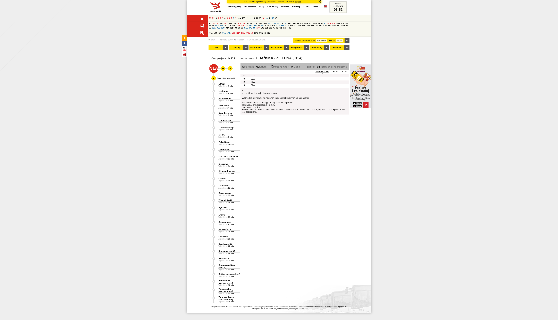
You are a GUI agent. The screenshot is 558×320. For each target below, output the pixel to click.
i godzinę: (332, 40)
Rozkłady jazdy (225, 40)
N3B (228, 33)
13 (254, 18)
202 (270, 28)
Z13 (221, 23)
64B (333, 23)
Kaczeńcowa (225, 193)
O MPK (307, 7)
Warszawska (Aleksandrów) (226, 290)
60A (301, 23)
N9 (268, 33)
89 (347, 26)
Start (213, 40)
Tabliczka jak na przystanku (334, 67)
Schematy (317, 47)
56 (282, 23)
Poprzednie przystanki (226, 78)
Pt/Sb (335, 71)
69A (217, 26)
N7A (256, 33)
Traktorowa (224, 186)
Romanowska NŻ (227, 251)
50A (230, 23)
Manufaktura (225, 98)
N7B (261, 33)
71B (233, 26)
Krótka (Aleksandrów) (229, 274)
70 (225, 26)
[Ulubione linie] (222, 68)
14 (257, 18)
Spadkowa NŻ (225, 244)
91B (218, 28)
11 (247, 18)
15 (260, 18)
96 (242, 28)
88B (334, 26)
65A (338, 23)
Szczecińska (225, 229)
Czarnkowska (225, 113)
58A (289, 23)
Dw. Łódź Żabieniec (228, 156)
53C (256, 23)
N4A (233, 33)
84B (303, 26)
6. (274, 28)
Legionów (223, 91)
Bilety (261, 7)
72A (238, 26)
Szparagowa (225, 222)
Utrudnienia (256, 47)
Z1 (210, 18)
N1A (211, 33)
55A (269, 23)
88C (338, 26)
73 (247, 26)
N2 (220, 33)
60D (315, 23)
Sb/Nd (344, 71)
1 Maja (222, 84)
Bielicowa (223, 164)
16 (263, 18)
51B (243, 23)
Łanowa (222, 178)
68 (213, 26)
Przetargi (296, 7)
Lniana (222, 215)
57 (286, 23)
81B (282, 26)
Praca (315, 7)
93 (236, 28)
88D (343, 26)
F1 (277, 28)
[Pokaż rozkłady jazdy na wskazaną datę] (347, 40)
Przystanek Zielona (256, 40)
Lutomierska (225, 120)
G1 (280, 28)
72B (242, 26)
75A (250, 26)
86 (317, 26)
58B (294, 23)
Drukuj (296, 67)
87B (325, 26)
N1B (215, 33)
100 (258, 28)
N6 (252, 33)
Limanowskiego (226, 127)
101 (262, 28)
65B (342, 23)
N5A (243, 33)
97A (246, 28)
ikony (312, 67)
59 (298, 23)
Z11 (217, 23)
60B (306, 23)
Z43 (225, 23)
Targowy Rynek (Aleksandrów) (226, 298)
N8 (265, 33)
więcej (298, 1)
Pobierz (337, 47)
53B (260, 23)
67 (210, 26)
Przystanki (276, 47)
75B (255, 26)
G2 (284, 28)
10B (243, 18)
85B (312, 26)
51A (239, 23)
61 (319, 23)
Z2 (213, 18)
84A (299, 26)
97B (250, 28)
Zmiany (236, 47)
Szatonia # (224, 258)
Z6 (213, 23)
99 (254, 28)
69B (221, 26)
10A (239, 18)
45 (276, 18)
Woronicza (224, 149)
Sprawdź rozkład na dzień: (305, 40)
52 (248, 23)
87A (320, 26)
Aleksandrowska (227, 171)
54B (265, 23)
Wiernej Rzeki (225, 200)
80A (269, 26)
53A (251, 23)
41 (270, 18)
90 (210, 28)
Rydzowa (223, 207)
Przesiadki (249, 67)
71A (229, 26)
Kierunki (263, 67)
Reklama (285, 7)
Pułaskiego (224, 142)
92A (227, 28)
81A (278, 26)
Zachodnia (224, 105)
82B (291, 26)
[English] (325, 7)
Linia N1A (239, 40)
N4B (238, 33)
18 (266, 18)
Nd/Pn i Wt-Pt (322, 71)
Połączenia (296, 47)
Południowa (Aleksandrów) (226, 281)
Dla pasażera (250, 7)
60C (310, 23)
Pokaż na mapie (281, 67)
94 (239, 28)
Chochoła (223, 236)
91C (223, 28)
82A (287, 26)
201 (266, 28)
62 (322, 23)
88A (329, 26)
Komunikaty (272, 7)
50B (234, 23)
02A (253, 76)
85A (308, 26)
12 (251, 18)
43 (273, 18)
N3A (224, 33)
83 (295, 26)
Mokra (222, 135)
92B (232, 28)
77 (262, 26)
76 (259, 26)
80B (273, 26)
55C (278, 23)
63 (325, 23)
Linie (215, 47)
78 (265, 26)
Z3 (210, 23)
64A (329, 23)
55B (274, 23)
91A (213, 28)
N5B (248, 33)
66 (347, 23)
